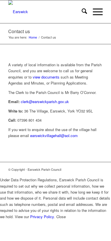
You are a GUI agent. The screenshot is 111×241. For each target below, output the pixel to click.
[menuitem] (81, 11)
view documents (46, 77)
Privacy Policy (42, 216)
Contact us (19, 31)
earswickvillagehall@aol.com (54, 135)
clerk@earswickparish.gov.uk (45, 101)
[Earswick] (46, 11)
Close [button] (61, 216)
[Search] (81, 11)
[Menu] (95, 11)
